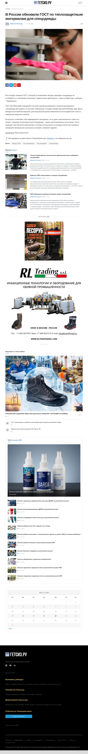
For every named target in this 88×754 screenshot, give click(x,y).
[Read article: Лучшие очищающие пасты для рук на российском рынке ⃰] (12, 520)
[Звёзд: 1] (6, 133)
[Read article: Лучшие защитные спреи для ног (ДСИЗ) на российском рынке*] (44, 470)
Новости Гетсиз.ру (17, 9)
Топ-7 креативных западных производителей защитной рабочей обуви (36, 422)
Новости (8, 740)
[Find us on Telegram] (6, 665)
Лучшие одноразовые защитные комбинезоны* (34, 559)
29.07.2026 (21, 503)
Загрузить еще (44, 216)
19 (33, 616)
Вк (71, 138)
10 (12, 611)
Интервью (38, 740)
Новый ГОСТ (16, 143)
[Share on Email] (15, 85)
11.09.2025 (21, 537)
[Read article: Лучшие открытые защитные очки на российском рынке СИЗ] (12, 578)
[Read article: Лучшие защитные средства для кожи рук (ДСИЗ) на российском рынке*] (12, 503)
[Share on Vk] (7, 85)
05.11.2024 (21, 553)
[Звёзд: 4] (11, 133)
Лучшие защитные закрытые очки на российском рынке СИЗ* (39, 568)
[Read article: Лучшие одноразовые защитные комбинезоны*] (12, 561)
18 (23, 616)
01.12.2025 (21, 528)
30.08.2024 (21, 578)
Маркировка (19, 740)
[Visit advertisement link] (44, 241)
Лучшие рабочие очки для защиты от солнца (33, 526)
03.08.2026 (13, 494)
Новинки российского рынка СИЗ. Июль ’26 (25, 429)
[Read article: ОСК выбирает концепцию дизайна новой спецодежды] (16, 200)
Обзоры (28, 740)
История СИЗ (9, 742)
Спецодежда (53, 143)
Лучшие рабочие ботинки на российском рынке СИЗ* (36, 542)
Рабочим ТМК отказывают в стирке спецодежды (48, 175)
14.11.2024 (21, 545)
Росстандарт (42, 143)
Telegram (50, 138)
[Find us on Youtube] (10, 665)
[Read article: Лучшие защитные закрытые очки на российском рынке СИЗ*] (12, 570)
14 (55, 611)
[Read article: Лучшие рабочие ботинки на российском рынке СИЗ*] (12, 545)
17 (12, 616)
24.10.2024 (21, 562)
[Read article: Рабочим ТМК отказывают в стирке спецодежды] (16, 182)
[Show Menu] (6, 2)
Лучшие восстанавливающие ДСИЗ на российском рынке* (38, 509)
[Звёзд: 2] (8, 133)
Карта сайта (10, 673)
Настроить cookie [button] (12, 725)
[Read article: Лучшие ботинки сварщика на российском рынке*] (12, 553)
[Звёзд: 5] (13, 133)
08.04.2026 (21, 520)
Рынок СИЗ (61, 740)
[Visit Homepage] (42, 3)
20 (44, 616)
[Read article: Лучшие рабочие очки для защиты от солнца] (12, 528)
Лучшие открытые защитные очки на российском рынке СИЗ (39, 576)
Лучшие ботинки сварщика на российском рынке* (35, 551)
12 (33, 611)
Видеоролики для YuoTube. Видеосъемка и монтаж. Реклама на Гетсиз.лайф (33, 704)
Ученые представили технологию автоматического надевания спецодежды (54, 156)
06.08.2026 (47, 178)
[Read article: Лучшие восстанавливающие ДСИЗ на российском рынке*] (12, 511)
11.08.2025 (30, 24)
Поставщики (50, 740)
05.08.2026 (47, 197)
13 (44, 611)
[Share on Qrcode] (19, 85)
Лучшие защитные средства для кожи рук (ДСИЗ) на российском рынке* (43, 501)
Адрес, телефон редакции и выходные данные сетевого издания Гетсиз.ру (33, 684)
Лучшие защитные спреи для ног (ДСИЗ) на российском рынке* (31, 491)
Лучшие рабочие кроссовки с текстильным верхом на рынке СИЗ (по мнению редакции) (48, 534)
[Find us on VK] (15, 665)
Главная (7, 9)
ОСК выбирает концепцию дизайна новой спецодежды (50, 194)
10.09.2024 (21, 570)
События (72, 740)
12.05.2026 (21, 512)
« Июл (10, 628)
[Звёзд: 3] (10, 133)
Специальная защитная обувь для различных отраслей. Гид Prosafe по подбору (36, 413)
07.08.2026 (47, 160)
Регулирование (28, 143)
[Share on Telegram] (11, 85)
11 (23, 611)
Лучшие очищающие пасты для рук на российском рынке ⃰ (38, 517)
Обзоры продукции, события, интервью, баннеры (23, 694)
